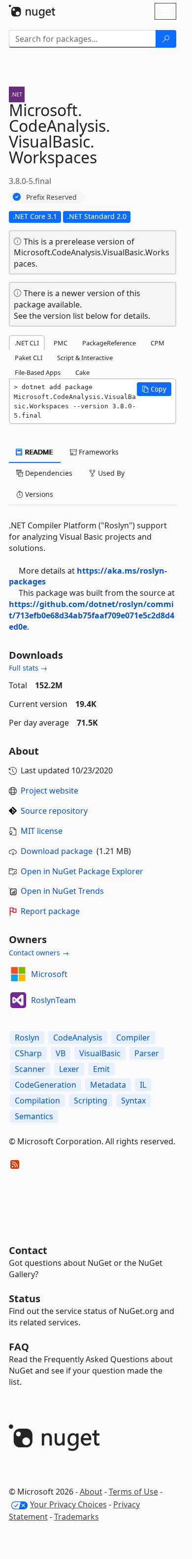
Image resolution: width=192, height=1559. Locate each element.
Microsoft (49, 974)
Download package (57, 851)
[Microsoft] (18, 974)
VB (60, 1053)
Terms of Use (133, 1491)
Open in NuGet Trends (62, 891)
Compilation (37, 1100)
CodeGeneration (45, 1084)
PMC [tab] (60, 342)
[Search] (166, 39)
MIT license (42, 830)
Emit (101, 1069)
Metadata (108, 1084)
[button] (154, 389)
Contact (28, 1250)
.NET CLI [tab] (27, 342)
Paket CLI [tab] (28, 357)
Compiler (133, 1037)
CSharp (28, 1053)
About (91, 1491)
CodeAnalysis (77, 1037)
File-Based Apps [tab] (38, 372)
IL (143, 1084)
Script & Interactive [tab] (85, 357)
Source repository (54, 810)
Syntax (133, 1100)
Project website (49, 790)
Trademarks (76, 1516)
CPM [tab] (157, 342)
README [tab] (38, 452)
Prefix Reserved (51, 197)
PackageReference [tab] (109, 342)
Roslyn (27, 1037)
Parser (146, 1053)
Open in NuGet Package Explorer (82, 871)
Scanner (30, 1069)
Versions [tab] (38, 494)
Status (24, 1298)
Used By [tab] (110, 473)
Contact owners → (39, 952)
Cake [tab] (82, 372)
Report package (50, 911)
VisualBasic (100, 1053)
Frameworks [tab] (98, 452)
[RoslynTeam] (18, 1000)
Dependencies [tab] (47, 473)
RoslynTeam (53, 1000)
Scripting (90, 1100)
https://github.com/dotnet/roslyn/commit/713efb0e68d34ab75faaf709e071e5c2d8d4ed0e (91, 615)
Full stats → (28, 668)
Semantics (34, 1116)
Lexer (69, 1069)
